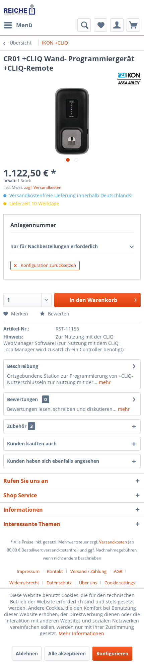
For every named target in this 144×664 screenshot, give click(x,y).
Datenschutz (59, 583)
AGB (118, 571)
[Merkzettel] (100, 25)
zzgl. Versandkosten (42, 187)
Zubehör (20, 426)
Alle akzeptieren (67, 653)
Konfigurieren (112, 653)
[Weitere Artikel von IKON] (129, 78)
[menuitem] (17, 25)
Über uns (88, 583)
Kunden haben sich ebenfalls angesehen (53, 461)
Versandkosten (113, 542)
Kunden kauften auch (32, 443)
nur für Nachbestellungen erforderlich (54, 246)
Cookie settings (119, 583)
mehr (104, 382)
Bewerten (58, 313)
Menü (24, 25)
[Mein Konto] (117, 25)
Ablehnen (27, 653)
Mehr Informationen (81, 633)
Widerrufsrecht (24, 583)
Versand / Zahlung (88, 571)
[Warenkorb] (133, 25)
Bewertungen (22, 399)
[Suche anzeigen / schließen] (84, 25)
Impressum (28, 571)
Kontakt (55, 571)
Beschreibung (22, 366)
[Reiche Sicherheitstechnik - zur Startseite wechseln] (19, 9)
